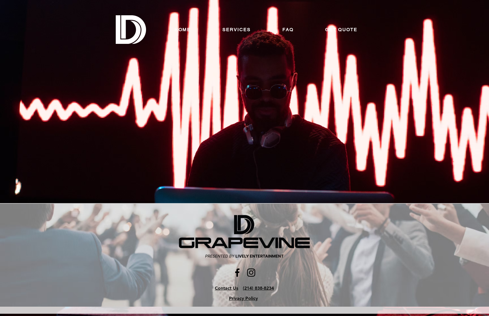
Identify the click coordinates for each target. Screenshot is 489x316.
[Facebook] (237, 272)
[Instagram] (251, 272)
